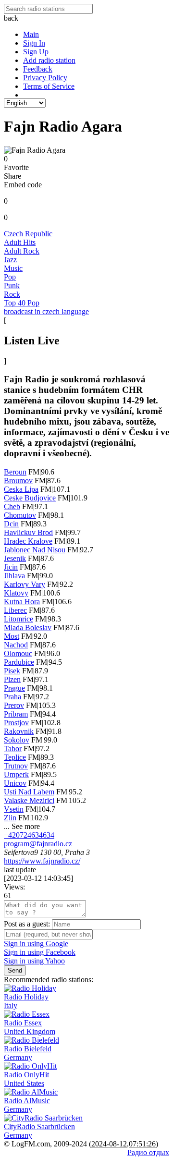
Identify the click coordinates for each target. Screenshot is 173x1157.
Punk (12, 285)
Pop (10, 277)
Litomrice (18, 619)
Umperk (16, 774)
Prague (14, 688)
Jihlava (14, 576)
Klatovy (16, 593)
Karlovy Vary (24, 584)
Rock (12, 294)
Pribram (16, 714)
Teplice (15, 757)
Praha (12, 697)
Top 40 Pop (21, 303)
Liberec (15, 610)
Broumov (18, 480)
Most (11, 636)
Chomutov (20, 515)
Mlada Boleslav (27, 627)
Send (15, 970)
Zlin (10, 818)
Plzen (12, 679)
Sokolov (16, 740)
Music (13, 268)
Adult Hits (20, 242)
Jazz (10, 260)
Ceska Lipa (21, 489)
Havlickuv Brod (28, 532)
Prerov (14, 705)
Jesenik (15, 558)
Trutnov (16, 766)
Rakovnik (19, 731)
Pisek (12, 671)
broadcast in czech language (46, 311)
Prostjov (16, 723)
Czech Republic (28, 234)
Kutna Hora (22, 601)
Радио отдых (148, 1152)
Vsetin (14, 809)
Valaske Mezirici (29, 800)
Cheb (12, 506)
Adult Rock (21, 251)
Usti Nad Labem (29, 792)
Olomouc (18, 653)
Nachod (16, 645)
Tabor (13, 748)
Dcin (11, 524)
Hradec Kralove (28, 541)
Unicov (15, 783)
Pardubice (19, 662)
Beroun (15, 472)
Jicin (11, 567)
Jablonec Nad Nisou (34, 550)
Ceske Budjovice (30, 498)
